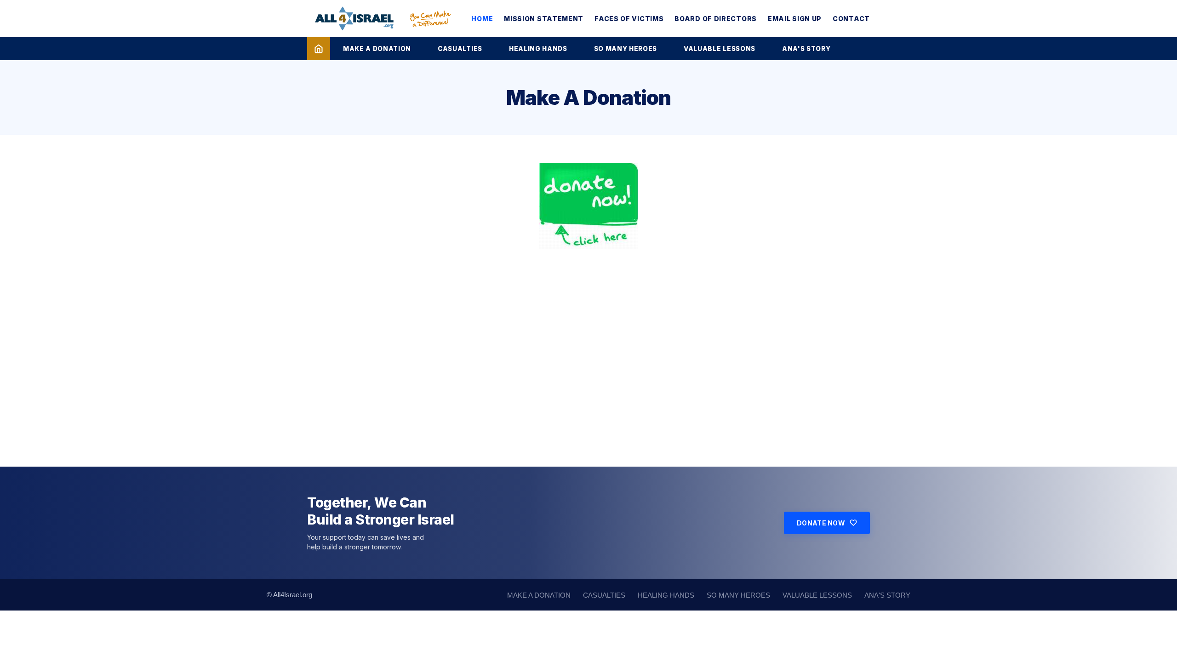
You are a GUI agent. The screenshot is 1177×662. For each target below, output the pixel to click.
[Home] (318, 48)
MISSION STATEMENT (543, 19)
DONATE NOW (821, 523)
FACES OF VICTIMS (628, 19)
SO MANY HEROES (625, 48)
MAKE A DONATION (377, 48)
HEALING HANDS (538, 48)
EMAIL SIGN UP (795, 19)
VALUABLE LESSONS (719, 48)
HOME (482, 19)
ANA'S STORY (806, 48)
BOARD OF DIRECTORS (715, 19)
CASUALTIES (460, 48)
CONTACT (851, 19)
